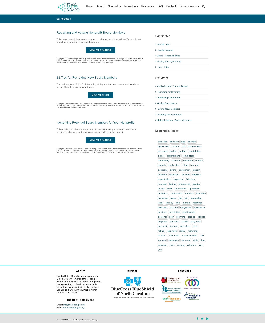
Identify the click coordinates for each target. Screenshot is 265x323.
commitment (173, 155)
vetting (180, 244)
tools (172, 244)
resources (174, 235)
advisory (174, 141)
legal (160, 202)
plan (171, 216)
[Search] (203, 6)
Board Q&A (163, 67)
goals (169, 188)
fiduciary (190, 179)
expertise (179, 179)
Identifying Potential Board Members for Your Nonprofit (95, 122)
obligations (186, 207)
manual (186, 202)
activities (162, 141)
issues (173, 198)
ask (184, 146)
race (195, 226)
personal (162, 216)
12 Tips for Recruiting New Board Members (87, 77)
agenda (192, 141)
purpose (173, 226)
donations (174, 174)
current (195, 165)
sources (162, 240)
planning (180, 216)
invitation (163, 198)
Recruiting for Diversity (169, 91)
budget (182, 151)
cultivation (174, 165)
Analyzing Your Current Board (172, 86)
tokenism (162, 244)
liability (169, 202)
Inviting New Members (168, 108)
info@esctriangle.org (74, 304)
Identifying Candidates (168, 97)
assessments (195, 146)
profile (185, 221)
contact (199, 160)
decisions (162, 169)
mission (174, 207)
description (184, 169)
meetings (197, 202)
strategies (173, 240)
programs (196, 221)
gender (196, 183)
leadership (196, 198)
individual (163, 193)
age (183, 141)
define (173, 169)
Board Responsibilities (168, 55)
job (180, 198)
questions (185, 226)
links (178, 202)
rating (161, 230)
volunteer (192, 244)
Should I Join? (163, 44)
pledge (191, 216)
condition (188, 160)
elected (186, 174)
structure (185, 240)
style (195, 240)
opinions (162, 212)
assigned (162, 151)
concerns (176, 160)
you (160, 249)
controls (162, 165)
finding (172, 183)
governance (181, 188)
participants (189, 212)
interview (201, 193)
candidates (194, 151)
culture (185, 165)
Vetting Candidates (167, 103)
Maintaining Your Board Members (174, 120)
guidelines (195, 188)
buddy (173, 151)
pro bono (174, 221)
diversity (162, 174)
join (186, 198)
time (202, 240)
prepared (163, 221)
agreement (163, 146)
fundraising (184, 183)
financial (162, 183)
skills (201, 235)
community (163, 160)
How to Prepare (165, 50)
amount (176, 146)
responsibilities (189, 235)
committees (188, 155)
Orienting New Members (169, 114)
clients (161, 155)
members (163, 207)
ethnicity (196, 174)
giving (161, 188)
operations (199, 207)
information (176, 193)
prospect (162, 226)
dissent (196, 169)
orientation (174, 212)
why (201, 244)
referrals (162, 235)
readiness (172, 230)
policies (201, 216)
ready (182, 230)
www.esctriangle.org (73, 307)
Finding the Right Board (169, 61)
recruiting (193, 230)
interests (189, 193)
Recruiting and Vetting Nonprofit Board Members (91, 32)
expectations (164, 179)
